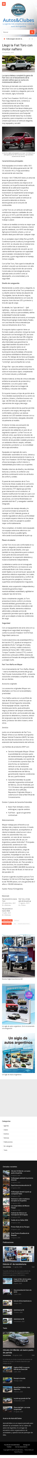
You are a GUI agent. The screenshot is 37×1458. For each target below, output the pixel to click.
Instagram (26, 1445)
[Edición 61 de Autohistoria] (18, 1254)
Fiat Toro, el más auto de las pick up (24, 900)
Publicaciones (8, 1142)
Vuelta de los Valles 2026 (19, 1220)
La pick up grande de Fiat (22, 1398)
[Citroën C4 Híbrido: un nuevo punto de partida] (18, 1340)
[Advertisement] (18, 1098)
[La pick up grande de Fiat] (7, 1400)
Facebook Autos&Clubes (12, 1445)
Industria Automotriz (23, 923)
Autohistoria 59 (19, 1310)
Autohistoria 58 (19, 1319)
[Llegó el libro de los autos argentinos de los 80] (7, 1281)
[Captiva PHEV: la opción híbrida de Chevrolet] (7, 1369)
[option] (19, 39)
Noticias (16, 920)
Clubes (6, 1130)
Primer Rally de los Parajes (20, 1227)
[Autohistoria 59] (7, 1312)
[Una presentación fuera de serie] (7, 1292)
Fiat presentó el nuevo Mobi (7, 910)
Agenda (6, 1126)
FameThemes (18, 1452)
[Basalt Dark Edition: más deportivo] (7, 1389)
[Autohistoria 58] (7, 1321)
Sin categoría (8, 1146)
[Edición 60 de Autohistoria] (7, 1303)
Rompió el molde (19, 1378)
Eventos (6, 1134)
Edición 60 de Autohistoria (22, 1301)
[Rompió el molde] (7, 1380)
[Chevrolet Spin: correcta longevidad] (7, 1409)
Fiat (15, 923)
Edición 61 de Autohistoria (14, 1264)
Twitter (9, 1447)
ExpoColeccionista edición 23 (21, 1185)
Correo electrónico (21, 1447)
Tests (5, 1150)
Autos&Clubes (18, 20)
